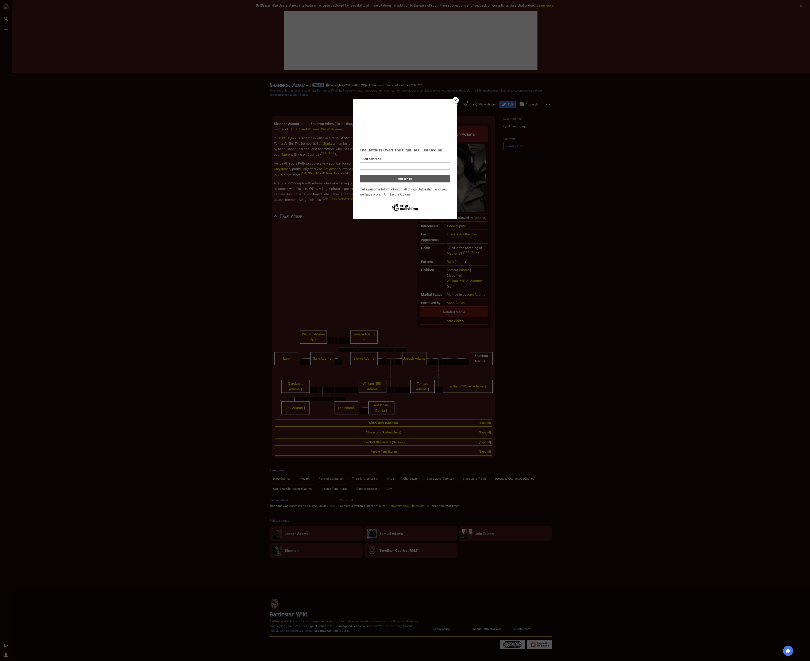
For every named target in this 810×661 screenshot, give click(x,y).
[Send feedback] (788, 651)
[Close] (455, 100)
